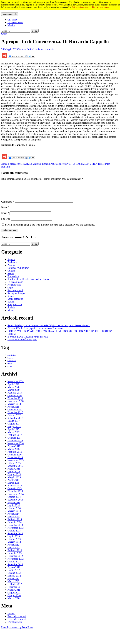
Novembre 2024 (16, 381)
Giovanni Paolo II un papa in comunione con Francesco (35, 328)
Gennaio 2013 (15, 553)
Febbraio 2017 (15, 435)
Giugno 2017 (14, 423)
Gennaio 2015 (15, 488)
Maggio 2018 (14, 404)
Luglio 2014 (14, 505)
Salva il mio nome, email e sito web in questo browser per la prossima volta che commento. (50, 224)
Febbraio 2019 (15, 392)
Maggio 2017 (14, 426)
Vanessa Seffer (25, 49)
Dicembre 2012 (15, 556)
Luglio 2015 (14, 471)
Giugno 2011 (14, 592)
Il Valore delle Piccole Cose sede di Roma (28, 279)
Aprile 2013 (13, 544)
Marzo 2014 (14, 516)
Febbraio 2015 (15, 485)
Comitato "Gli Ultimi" (18, 268)
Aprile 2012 (13, 578)
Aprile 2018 (13, 406)
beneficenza (12, 361)
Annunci (12, 265)
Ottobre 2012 (14, 561)
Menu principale (9, 14)
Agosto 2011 (14, 589)
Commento (7, 201)
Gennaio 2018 (15, 409)
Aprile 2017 (13, 429)
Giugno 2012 (14, 573)
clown (10, 363)
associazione (12, 355)
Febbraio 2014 (15, 519)
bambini (10, 358)
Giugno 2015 (14, 474)
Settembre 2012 (15, 564)
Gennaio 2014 (15, 522)
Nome (5, 207)
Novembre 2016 (16, 443)
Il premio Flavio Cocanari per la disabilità (28, 336)
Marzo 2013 (14, 547)
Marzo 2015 (14, 482)
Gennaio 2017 (15, 437)
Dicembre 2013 (15, 525)
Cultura (11, 270)
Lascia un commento (43, 49)
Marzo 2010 (14, 598)
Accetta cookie (102, 7)
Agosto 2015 (14, 468)
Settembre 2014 (15, 499)
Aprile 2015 (13, 480)
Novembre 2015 (16, 460)
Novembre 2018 (16, 401)
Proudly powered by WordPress (17, 627)
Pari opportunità (15, 290)
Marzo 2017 (14, 432)
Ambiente (12, 262)
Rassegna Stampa (16, 293)
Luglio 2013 (14, 536)
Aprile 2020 (13, 384)
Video (10, 310)
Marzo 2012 (14, 581)
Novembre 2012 (16, 558)
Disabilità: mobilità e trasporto (22, 339)
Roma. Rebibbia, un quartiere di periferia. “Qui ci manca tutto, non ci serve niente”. (49, 325)
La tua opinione (15, 22)
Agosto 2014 (14, 502)
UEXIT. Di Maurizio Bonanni (25, 164)
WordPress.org (15, 622)
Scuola (11, 296)
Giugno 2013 (14, 539)
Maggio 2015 (14, 477)
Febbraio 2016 (15, 451)
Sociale (11, 307)
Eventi (11, 273)
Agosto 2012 (14, 567)
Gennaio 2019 (15, 395)
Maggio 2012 (14, 575)
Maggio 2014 (14, 511)
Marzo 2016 (14, 449)
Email (5, 213)
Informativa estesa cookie (83, 7)
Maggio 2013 (14, 542)
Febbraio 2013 (15, 550)
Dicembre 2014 (15, 491)
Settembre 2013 (15, 533)
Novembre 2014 (16, 494)
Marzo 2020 (14, 387)
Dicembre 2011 (15, 587)
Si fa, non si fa (15, 304)
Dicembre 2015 (15, 457)
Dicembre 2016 (15, 440)
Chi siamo (13, 19)
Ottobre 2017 (14, 415)
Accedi (11, 613)
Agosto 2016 (14, 446)
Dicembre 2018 (15, 398)
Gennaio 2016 (15, 454)
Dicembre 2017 (15, 412)
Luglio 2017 (14, 420)
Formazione (13, 276)
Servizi (11, 301)
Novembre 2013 (16, 527)
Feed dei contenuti (17, 616)
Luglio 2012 (14, 570)
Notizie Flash (14, 284)
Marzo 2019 (14, 390)
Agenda (11, 259)
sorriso (10, 366)
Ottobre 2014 (14, 496)
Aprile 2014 (13, 513)
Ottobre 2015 (14, 463)
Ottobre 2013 (14, 530)
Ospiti (4, 34)
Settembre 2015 (15, 466)
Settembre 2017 (15, 418)
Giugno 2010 (14, 595)
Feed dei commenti (17, 619)
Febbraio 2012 (15, 584)
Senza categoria (15, 298)
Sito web (5, 218)
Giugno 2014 (14, 508)
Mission (11, 25)
